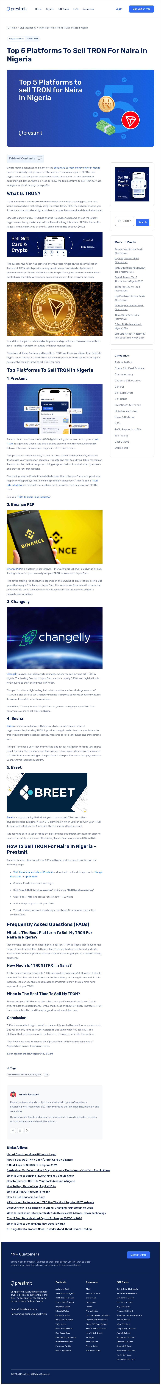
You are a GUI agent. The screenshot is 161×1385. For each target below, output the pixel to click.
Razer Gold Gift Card (126, 1350)
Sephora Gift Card (125, 1342)
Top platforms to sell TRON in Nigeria (24, 1075)
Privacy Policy (92, 1346)
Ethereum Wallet (63, 1315)
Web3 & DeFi (122, 447)
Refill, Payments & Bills (128, 429)
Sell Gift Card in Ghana (127, 1293)
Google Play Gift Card (126, 1328)
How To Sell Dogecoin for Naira (26, 1197)
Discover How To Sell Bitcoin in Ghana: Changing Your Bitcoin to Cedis (50, 1207)
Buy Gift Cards (123, 1307)
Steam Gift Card (124, 1346)
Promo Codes (92, 1311)
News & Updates (124, 417)
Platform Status (93, 1350)
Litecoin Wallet (62, 1311)
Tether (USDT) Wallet (65, 1302)
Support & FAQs (93, 1293)
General (119, 386)
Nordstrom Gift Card (126, 1337)
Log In (119, 9)
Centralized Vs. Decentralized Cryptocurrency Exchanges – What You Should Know (58, 1170)
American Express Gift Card (129, 1315)
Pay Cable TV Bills (63, 1346)
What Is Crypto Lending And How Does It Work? (36, 1223)
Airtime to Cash (124, 362)
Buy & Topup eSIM (63, 1350)
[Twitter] (27, 1130)
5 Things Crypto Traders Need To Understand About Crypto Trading (49, 1229)
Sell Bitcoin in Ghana (65, 1298)
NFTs (118, 423)
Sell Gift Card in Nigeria (127, 1289)
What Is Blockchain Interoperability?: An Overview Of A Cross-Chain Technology (56, 1213)
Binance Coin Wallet (64, 1320)
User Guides (122, 441)
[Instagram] (20, 1130)
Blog (88, 1289)
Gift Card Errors (124, 392)
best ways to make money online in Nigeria (77, 167)
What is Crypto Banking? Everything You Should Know (40, 1175)
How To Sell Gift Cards (96, 1328)
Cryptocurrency (28, 27)
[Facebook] (13, 1130)
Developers (91, 1302)
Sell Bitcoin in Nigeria (65, 1293)
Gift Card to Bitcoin (125, 1298)
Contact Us (91, 1298)
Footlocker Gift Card (126, 1359)
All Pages (90, 1337)
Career (89, 1307)
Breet (10, 817)
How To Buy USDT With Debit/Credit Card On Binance (40, 1159)
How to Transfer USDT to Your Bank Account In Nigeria (41, 1181)
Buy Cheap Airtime (64, 1328)
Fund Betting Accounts (66, 1337)
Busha (10, 726)
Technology (121, 435)
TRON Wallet (61, 1324)
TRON (46, 1075)
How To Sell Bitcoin (94, 1333)
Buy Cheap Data (63, 1333)
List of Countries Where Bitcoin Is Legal (31, 1154)
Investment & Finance (128, 405)
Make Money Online (126, 411)
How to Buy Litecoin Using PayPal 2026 (31, 1186)
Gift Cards (121, 398)
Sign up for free (141, 9)
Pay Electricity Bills (64, 1342)
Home (38, 9)
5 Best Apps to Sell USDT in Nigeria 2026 (32, 1165)
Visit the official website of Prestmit (33, 872)
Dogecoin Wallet (63, 1307)
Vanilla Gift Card (124, 1355)
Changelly (12, 674)
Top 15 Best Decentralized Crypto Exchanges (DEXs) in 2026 (44, 1218)
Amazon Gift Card (125, 1311)
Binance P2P (14, 569)
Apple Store (31, 876)
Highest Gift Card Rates (97, 1320)
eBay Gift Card (123, 1324)
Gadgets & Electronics (128, 380)
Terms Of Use (92, 1342)
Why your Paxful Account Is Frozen (28, 1191)
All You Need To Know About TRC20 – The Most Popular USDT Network (50, 1202)
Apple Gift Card (123, 1320)
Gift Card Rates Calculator (98, 1315)
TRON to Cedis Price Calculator (33, 497)
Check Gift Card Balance (129, 368)
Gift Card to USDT (125, 1302)
